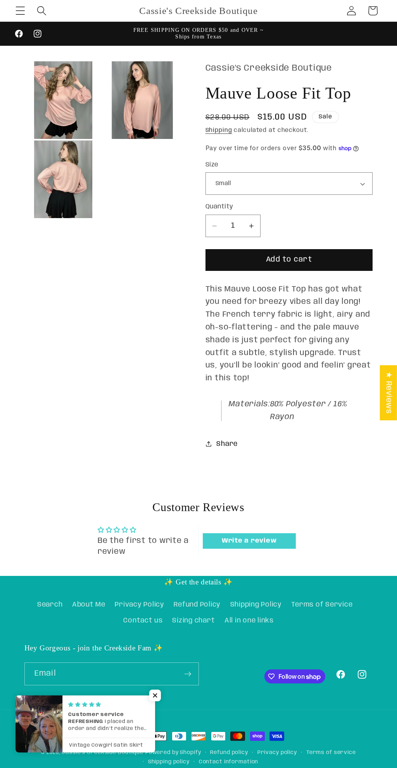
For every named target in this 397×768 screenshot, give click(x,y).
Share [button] (227, 443)
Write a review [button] (249, 540)
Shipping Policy (256, 604)
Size (212, 164)
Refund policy (229, 752)
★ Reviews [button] (389, 392)
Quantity (219, 206)
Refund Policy (197, 604)
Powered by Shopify (173, 752)
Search (50, 604)
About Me (88, 604)
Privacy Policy (139, 604)
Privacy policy (277, 752)
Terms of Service (321, 604)
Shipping (218, 130)
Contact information (229, 762)
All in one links (249, 620)
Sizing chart (193, 620)
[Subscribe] (187, 673)
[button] (20, 10)
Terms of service (331, 752)
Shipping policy (169, 762)
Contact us (143, 620)
